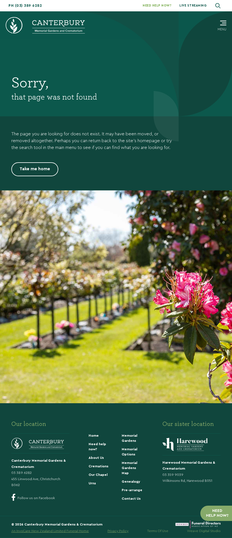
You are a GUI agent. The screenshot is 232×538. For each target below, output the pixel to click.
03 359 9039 (172, 474)
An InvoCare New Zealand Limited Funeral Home (50, 531)
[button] (25, 5)
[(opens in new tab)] (198, 523)
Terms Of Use (157, 531)
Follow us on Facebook (36, 498)
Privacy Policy (118, 531)
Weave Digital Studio (204, 531)
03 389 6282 (21, 472)
